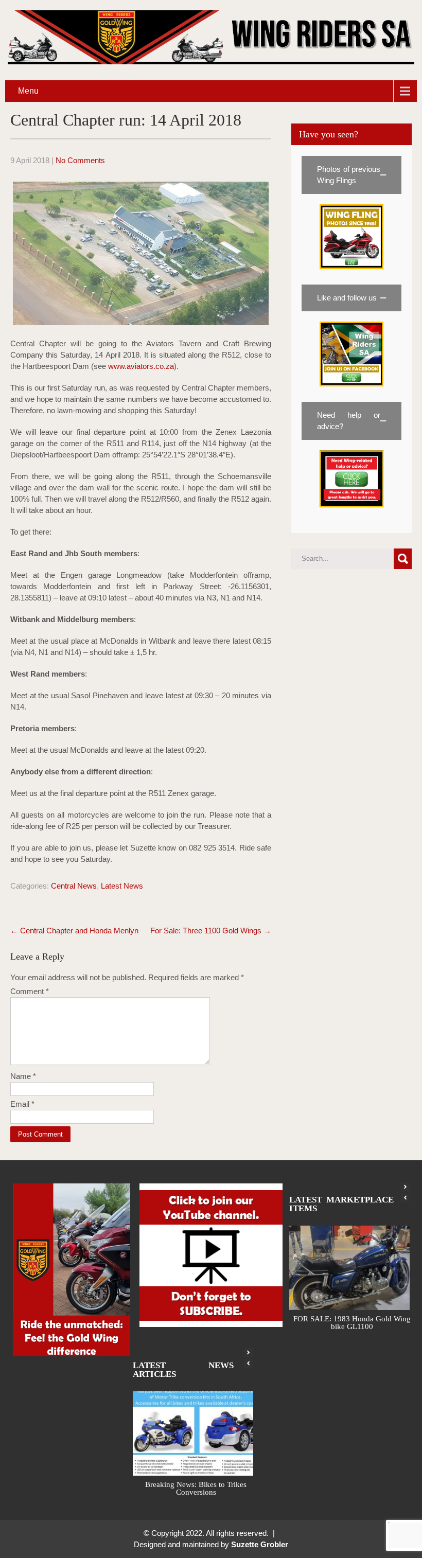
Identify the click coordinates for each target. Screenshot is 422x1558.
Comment (29, 991)
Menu (28, 90)
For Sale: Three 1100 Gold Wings (210, 930)
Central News (74, 885)
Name (23, 1076)
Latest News (122, 885)
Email (22, 1104)
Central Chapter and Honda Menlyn (74, 930)
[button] (351, 175)
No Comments (80, 160)
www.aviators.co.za (141, 366)
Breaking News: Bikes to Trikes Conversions (196, 1496)
